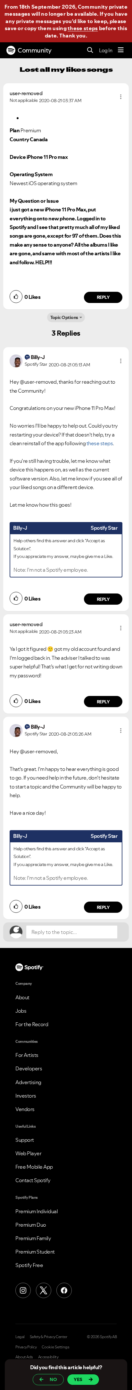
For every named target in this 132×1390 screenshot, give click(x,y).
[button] (121, 97)
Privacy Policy (26, 1347)
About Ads (24, 1357)
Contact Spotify (33, 1180)
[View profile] (16, 360)
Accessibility (48, 1357)
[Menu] (121, 50)
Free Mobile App (34, 1166)
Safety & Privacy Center (48, 1336)
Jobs (20, 1010)
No (53, 1379)
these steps (83, 28)
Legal (20, 1336)
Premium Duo (30, 1224)
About (22, 997)
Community (35, 50)
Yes (78, 1379)
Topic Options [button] (64, 317)
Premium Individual (36, 1211)
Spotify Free (29, 1265)
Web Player (28, 1153)
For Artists (26, 1055)
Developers (28, 1068)
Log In (105, 50)
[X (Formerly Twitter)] (43, 1290)
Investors (25, 1095)
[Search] (90, 50)
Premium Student (35, 1251)
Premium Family (33, 1238)
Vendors (25, 1109)
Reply (103, 297)
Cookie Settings (56, 1347)
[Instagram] (23, 1290)
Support (24, 1139)
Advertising (28, 1082)
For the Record (31, 1024)
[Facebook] (64, 1290)
